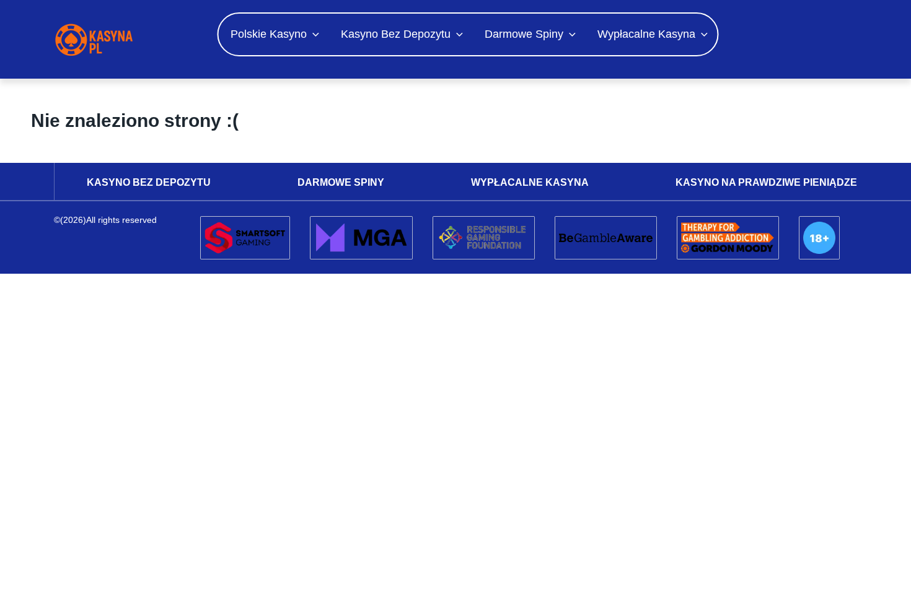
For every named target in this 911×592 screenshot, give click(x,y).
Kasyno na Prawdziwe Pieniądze (766, 182)
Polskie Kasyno (269, 34)
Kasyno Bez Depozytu (396, 34)
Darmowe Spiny (524, 34)
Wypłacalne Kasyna (646, 34)
